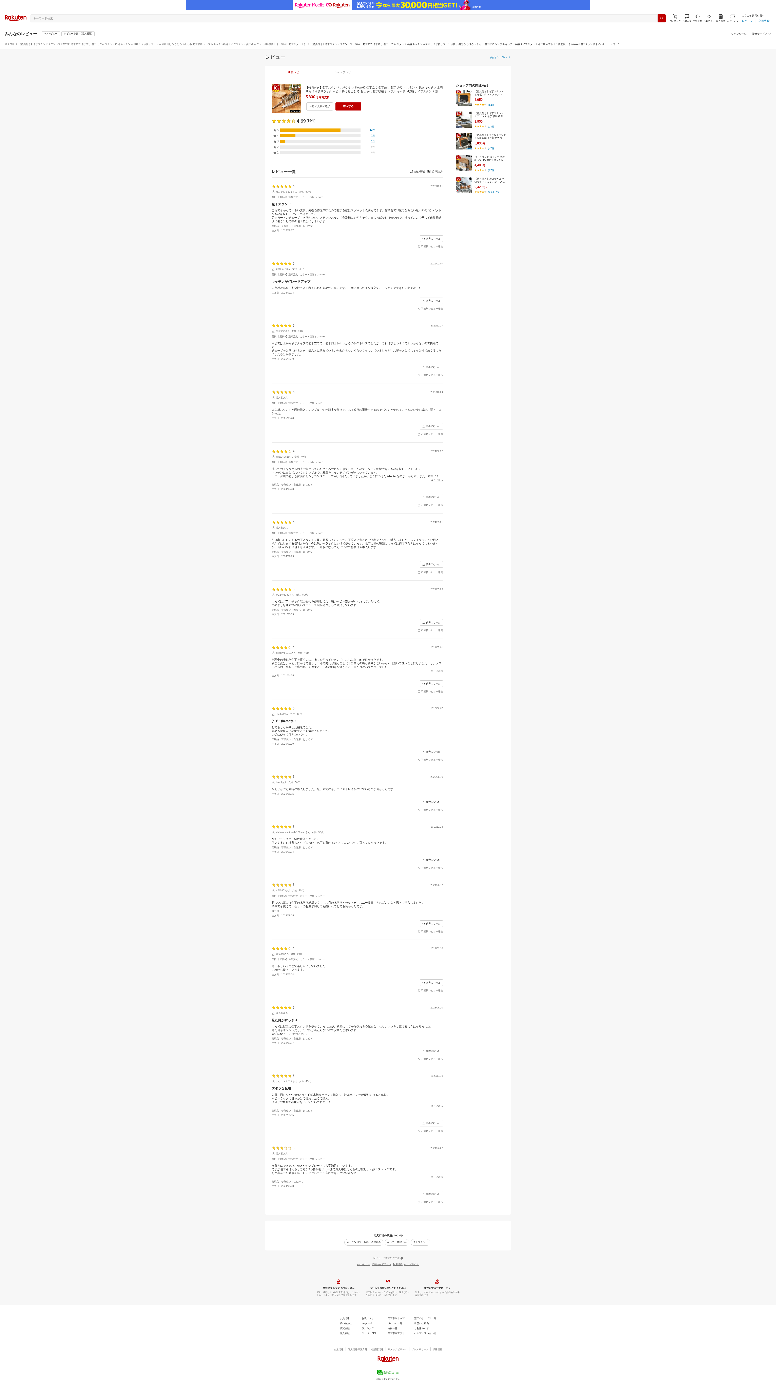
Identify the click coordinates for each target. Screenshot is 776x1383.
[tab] (296, 72)
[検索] (662, 18)
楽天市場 (10, 44)
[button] (686, 18)
